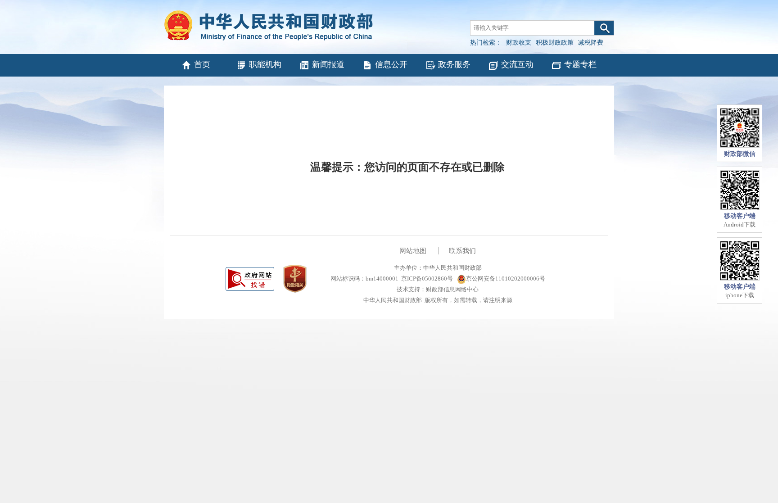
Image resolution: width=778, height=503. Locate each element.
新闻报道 (328, 64)
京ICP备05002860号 (427, 278)
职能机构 (265, 64)
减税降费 (590, 42)
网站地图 (412, 250)
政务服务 (454, 64)
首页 (202, 64)
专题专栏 (580, 64)
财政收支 (518, 42)
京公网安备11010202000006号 (505, 278)
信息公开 (391, 64)
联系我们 (462, 250)
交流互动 (517, 64)
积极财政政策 (555, 42)
